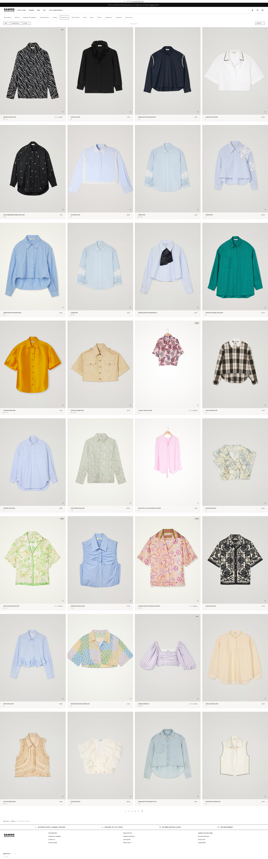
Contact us (51, 839)
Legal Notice (127, 839)
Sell (44, 10)
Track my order (52, 842)
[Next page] (142, 811)
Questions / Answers (54, 836)
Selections (22, 10)
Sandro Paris (202, 842)
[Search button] (257, 10)
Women (31, 10)
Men (38, 10)
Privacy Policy (127, 842)
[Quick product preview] (62, 111)
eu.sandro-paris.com (138, 1)
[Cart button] (262, 10)
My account (201, 839)
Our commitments (56, 10)
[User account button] (252, 10)
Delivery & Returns (203, 836)
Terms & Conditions (129, 836)
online (152, 4)
